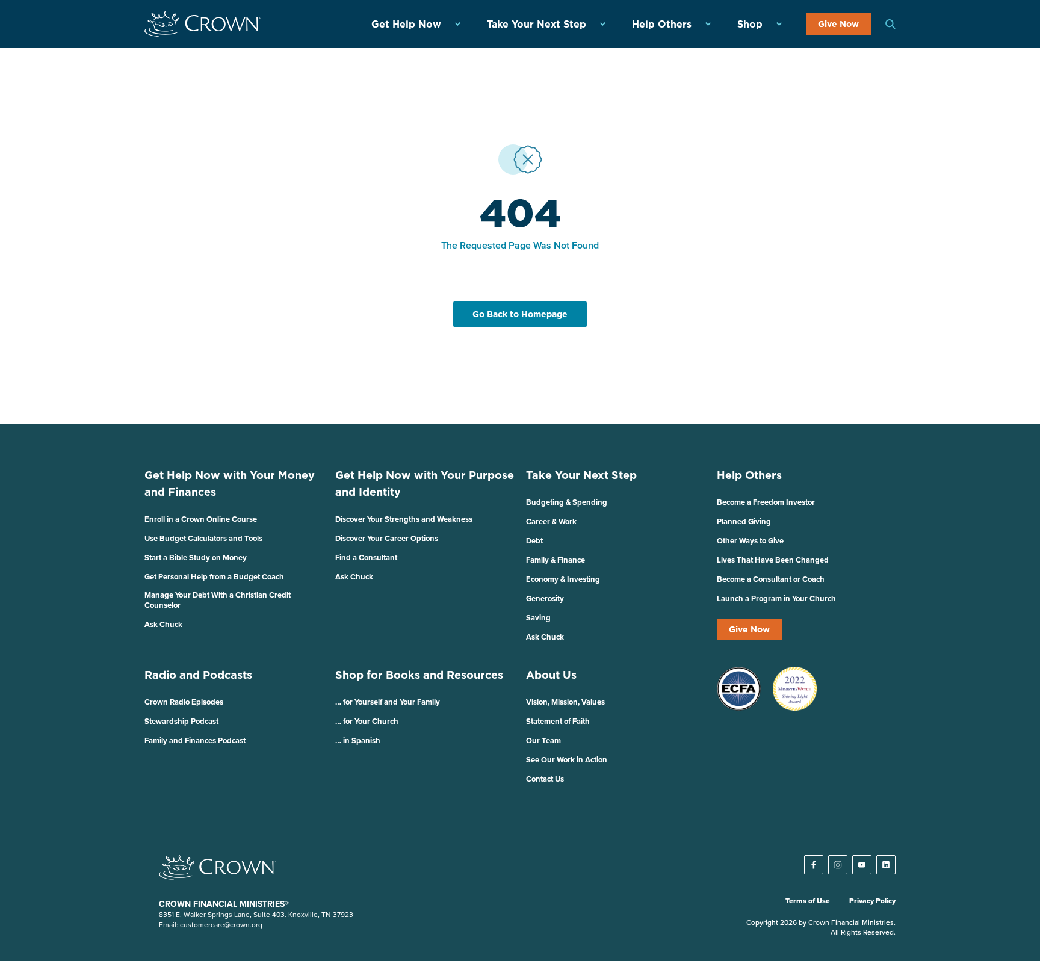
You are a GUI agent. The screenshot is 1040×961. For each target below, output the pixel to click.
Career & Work (551, 521)
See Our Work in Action (566, 760)
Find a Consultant (366, 557)
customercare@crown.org (221, 924)
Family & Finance (555, 560)
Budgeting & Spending (566, 502)
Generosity (545, 598)
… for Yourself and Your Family (387, 702)
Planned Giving (744, 521)
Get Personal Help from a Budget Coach (214, 577)
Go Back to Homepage (520, 314)
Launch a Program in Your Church (776, 598)
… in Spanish (357, 740)
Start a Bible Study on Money (195, 557)
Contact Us (545, 779)
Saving (538, 618)
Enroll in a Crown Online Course (200, 519)
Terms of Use (807, 901)
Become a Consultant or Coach (771, 579)
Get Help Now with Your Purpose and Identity (424, 483)
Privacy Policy (872, 901)
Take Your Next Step (536, 24)
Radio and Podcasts (198, 674)
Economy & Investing (563, 579)
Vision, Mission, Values (565, 702)
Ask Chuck (163, 624)
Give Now (838, 24)
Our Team (543, 740)
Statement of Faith (558, 721)
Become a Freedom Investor (766, 502)
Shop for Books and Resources (419, 674)
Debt (534, 541)
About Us (551, 674)
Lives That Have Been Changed (773, 560)
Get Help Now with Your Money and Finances (229, 483)
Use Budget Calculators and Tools (203, 538)
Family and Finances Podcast (195, 740)
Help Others (662, 24)
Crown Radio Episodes (183, 702)
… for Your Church (366, 721)
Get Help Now (406, 24)
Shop (750, 24)
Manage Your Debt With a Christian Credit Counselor (217, 600)
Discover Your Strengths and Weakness (403, 519)
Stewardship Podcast (181, 721)
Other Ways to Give (750, 541)
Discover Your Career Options (386, 538)
